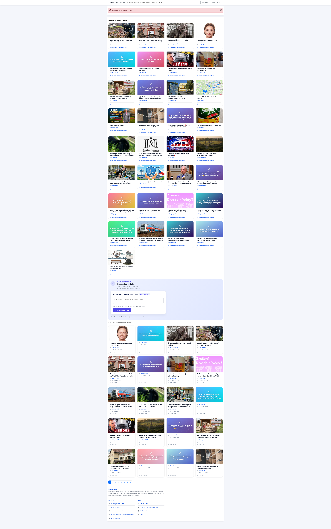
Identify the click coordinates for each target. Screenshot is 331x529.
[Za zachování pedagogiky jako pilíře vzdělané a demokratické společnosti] (150, 149)
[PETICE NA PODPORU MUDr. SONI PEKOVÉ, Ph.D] (209, 36)
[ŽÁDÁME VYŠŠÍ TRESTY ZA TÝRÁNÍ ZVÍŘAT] (180, 36)
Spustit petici (216, 2)
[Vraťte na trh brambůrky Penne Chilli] (209, 120)
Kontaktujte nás (145, 2)
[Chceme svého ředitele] (121, 120)
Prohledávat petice (133, 2)
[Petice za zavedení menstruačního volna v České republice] (150, 206)
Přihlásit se (205, 2)
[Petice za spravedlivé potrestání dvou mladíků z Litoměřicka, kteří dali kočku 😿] (209, 178)
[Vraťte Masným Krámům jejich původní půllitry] (209, 65)
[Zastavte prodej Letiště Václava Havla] (150, 177)
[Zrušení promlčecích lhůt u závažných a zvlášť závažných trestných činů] (121, 206)
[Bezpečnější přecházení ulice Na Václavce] (209, 93)
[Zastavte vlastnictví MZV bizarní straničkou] (150, 65)
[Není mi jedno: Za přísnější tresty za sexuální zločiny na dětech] (121, 65)
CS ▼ (123, 2)
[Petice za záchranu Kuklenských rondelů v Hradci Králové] (209, 149)
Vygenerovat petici (123, 310)
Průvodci (111, 500)
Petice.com (114, 2)
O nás (153, 2)
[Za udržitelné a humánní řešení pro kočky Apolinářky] (121, 36)
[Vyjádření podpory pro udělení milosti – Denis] (180, 65)
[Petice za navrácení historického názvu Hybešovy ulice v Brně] (209, 234)
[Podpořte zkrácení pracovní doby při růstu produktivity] (121, 263)
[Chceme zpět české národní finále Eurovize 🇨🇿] (180, 149)
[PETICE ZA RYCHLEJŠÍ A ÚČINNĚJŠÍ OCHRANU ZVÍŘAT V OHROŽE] (121, 93)
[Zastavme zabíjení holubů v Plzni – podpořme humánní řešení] (150, 121)
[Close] (221, 10)
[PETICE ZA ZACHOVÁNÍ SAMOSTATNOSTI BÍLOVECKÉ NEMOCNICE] (180, 93)
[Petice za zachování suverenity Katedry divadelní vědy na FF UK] (180, 206)
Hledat (160, 2)
